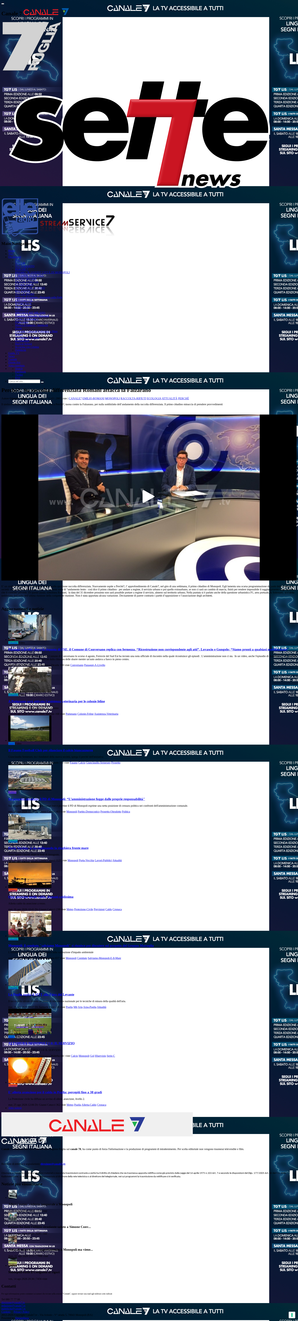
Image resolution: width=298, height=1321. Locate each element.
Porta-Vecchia (86, 860)
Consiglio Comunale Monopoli (32, 315)
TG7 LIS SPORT (24, 294)
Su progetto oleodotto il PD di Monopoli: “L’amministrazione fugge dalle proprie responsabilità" (76, 799)
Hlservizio (100, 1055)
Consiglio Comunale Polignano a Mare (36, 331)
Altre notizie (15, 1107)
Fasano (74, 762)
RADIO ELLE (23, 303)
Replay (19, 334)
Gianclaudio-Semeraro (98, 762)
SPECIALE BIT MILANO (30, 312)
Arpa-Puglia (89, 1007)
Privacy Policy (21, 1311)
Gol (92, 1055)
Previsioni (99, 909)
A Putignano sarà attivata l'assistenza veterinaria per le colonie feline (56, 701)
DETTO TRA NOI (25, 278)
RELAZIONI (22, 291)
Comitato (82, 958)
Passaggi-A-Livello (94, 665)
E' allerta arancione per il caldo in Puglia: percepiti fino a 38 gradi (55, 1092)
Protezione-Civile (83, 909)
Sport (11, 743)
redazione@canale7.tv (13, 1305)
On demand (14, 256)
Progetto (115, 762)
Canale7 (75, 398)
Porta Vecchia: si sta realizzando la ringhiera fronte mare (48, 848)
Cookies (5, 1311)
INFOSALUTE (24, 300)
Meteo (70, 909)
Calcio (81, 762)
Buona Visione (23, 306)
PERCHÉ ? (21, 269)
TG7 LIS (20, 263)
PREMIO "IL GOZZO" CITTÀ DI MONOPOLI (42, 272)
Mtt (75, 1007)
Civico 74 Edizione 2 (26, 318)
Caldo (108, 909)
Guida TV (13, 353)
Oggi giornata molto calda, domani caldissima (40, 897)
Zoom (18, 328)
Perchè (183, 398)
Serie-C (111, 1055)
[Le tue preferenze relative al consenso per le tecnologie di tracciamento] (292, 1315)
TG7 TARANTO (24, 266)
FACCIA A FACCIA (26, 281)
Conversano (76, 665)
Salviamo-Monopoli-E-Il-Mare (104, 958)
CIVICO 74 (21, 309)
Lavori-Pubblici (103, 860)
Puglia (69, 1007)
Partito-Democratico (89, 811)
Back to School (23, 343)
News (11, 356)
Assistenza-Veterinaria (106, 713)
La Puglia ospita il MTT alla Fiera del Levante (41, 994)
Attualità (169, 398)
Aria (80, 1007)
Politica (12, 792)
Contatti (12, 359)
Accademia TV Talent (27, 337)
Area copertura (16, 365)
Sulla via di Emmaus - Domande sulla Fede (38, 297)
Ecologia (154, 398)
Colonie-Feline (85, 713)
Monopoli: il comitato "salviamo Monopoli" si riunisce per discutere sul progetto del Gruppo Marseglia (81, 945)
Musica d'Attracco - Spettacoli (31, 325)
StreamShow (22, 1318)
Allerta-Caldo (89, 1104)
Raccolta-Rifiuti (133, 398)
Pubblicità (20, 350)
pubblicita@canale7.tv (13, 1308)
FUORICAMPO (24, 284)
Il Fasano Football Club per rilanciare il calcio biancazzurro (50, 750)
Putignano (71, 713)
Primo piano (21, 322)
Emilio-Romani (93, 398)
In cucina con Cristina (27, 346)
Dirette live (14, 362)
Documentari (22, 340)
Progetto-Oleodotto (110, 811)
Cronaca (12, 890)
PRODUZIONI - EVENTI (30, 287)
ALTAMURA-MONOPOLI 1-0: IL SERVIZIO (41, 1043)
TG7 (10, 253)
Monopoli (112, 398)
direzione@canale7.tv (53, 1163)
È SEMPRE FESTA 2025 (29, 275)
